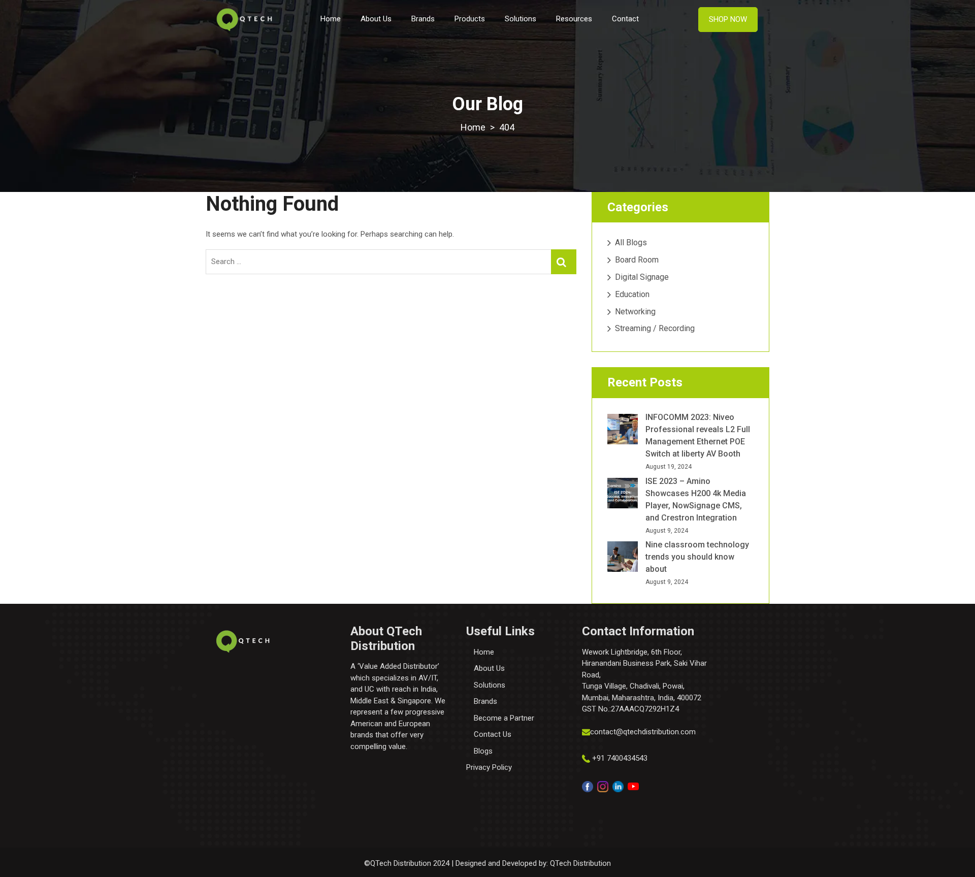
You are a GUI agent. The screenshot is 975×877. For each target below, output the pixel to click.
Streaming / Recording (655, 328)
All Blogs (631, 242)
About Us (376, 18)
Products (469, 18)
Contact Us (492, 734)
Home (330, 18)
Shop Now (728, 19)
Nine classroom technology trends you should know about (697, 557)
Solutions (520, 18)
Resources (574, 18)
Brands (423, 18)
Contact (625, 18)
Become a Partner (504, 718)
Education (632, 294)
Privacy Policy (489, 767)
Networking (635, 311)
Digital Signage (642, 277)
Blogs (483, 751)
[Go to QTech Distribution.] (473, 127)
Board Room (637, 260)
